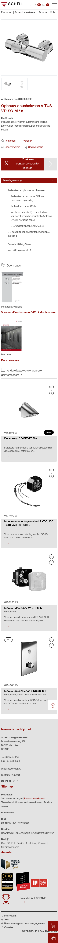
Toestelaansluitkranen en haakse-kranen (21, 802)
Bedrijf (5, 839)
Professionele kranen (25, 12)
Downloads (7, 833)
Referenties (7, 813)
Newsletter (23, 823)
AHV (6, 920)
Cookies (8, 927)
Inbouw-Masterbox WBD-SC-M (23, 608)
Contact (42, 843)
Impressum (10, 916)
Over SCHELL (8, 843)
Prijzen (50, 833)
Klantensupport (22, 833)
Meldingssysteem (10, 847)
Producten (6, 795)
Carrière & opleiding (27, 843)
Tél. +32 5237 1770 (10, 757)
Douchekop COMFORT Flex (20, 438)
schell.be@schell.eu (11, 769)
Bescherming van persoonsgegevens (24, 923)
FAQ (33, 833)
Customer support (10, 775)
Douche (43, 12)
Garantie (41, 833)
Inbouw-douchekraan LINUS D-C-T (25, 691)
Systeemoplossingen (12, 799)
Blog (3, 819)
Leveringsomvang (12, 180)
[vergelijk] (51, 387)
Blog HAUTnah (8, 823)
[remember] (51, 393)
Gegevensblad (35, 147)
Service (5, 829)
